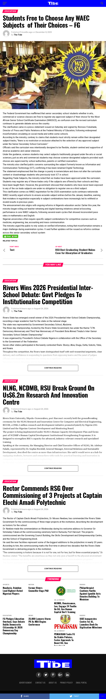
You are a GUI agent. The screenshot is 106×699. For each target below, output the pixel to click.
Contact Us (40, 682)
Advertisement (25, 682)
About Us (53, 682)
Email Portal (81, 682)
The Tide (18, 35)
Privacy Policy (66, 682)
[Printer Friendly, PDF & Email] (10, 236)
